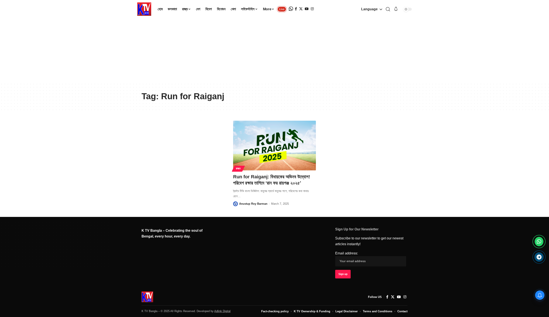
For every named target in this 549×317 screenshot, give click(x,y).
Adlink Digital (222, 311)
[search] (388, 9)
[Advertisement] (274, 50)
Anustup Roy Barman (253, 203)
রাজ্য (238, 168)
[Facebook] (296, 9)
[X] (301, 9)
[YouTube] (307, 9)
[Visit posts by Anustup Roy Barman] (235, 203)
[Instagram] (312, 9)
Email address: (346, 253)
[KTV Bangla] (147, 296)
